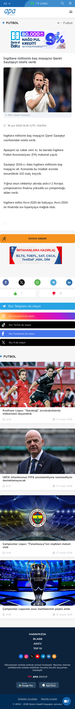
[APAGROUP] (37, 677)
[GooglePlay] (26, 685)
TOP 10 (37, 648)
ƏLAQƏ (37, 638)
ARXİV (37, 643)
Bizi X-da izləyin (17, 342)
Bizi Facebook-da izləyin (22, 333)
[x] (32, 656)
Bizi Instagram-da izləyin (21, 316)
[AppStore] (49, 685)
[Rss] (54, 656)
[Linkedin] (49, 656)
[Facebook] (21, 656)
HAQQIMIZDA (37, 634)
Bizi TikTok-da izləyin (20, 325)
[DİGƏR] (70, 12)
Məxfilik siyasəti (49, 699)
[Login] (70, 3)
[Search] (62, 3)
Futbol (67, 23)
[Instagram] (26, 656)
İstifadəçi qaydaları (28, 699)
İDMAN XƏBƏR (37, 238)
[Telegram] (43, 656)
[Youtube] (37, 656)
